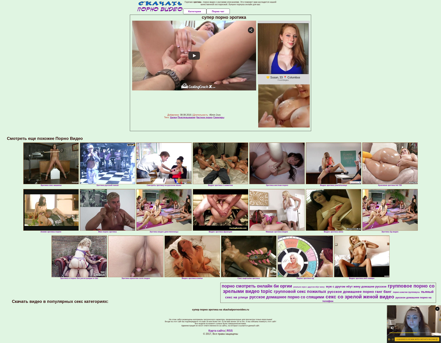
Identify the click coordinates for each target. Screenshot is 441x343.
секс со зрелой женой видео (360, 296)
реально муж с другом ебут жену (309, 287)
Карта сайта (216, 330)
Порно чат (218, 11)
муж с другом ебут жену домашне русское (356, 286)
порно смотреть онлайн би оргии (257, 286)
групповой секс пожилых (300, 291)
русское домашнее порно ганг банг (359, 292)
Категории (194, 11)
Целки (173, 117)
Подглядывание (186, 117)
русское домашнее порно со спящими (286, 297)
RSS (230, 330)
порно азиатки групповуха (406, 292)
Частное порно (204, 117)
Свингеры (218, 117)
